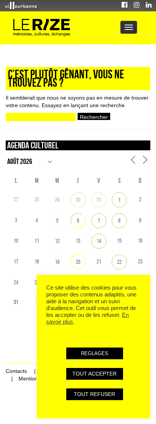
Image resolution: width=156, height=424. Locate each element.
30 (78, 199)
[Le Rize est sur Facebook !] (124, 6)
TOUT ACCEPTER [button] (94, 374)
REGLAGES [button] (94, 353)
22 (119, 262)
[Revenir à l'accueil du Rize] (41, 28)
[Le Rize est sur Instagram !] (136, 6)
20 (78, 262)
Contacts (16, 371)
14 (99, 241)
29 (57, 199)
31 (99, 199)
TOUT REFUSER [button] (94, 394)
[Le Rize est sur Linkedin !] (148, 6)
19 (57, 262)
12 (57, 241)
